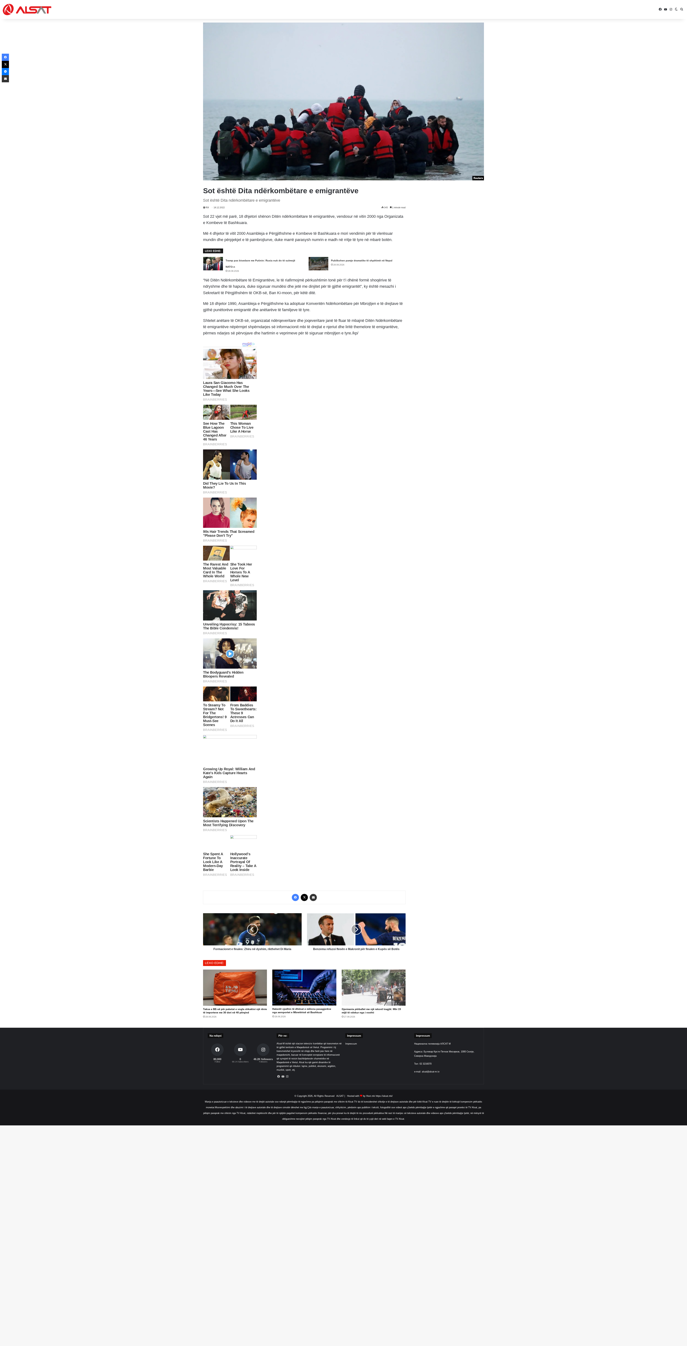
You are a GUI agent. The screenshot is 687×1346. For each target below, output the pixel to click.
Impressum (351, 1043)
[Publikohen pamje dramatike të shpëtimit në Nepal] (318, 263)
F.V (207, 207)
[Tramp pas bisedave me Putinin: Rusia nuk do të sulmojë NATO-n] (213, 263)
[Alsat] (27, 9)
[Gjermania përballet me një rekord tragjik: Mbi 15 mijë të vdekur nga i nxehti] (374, 988)
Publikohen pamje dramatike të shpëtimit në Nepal (361, 260)
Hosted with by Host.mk (361, 1096)
